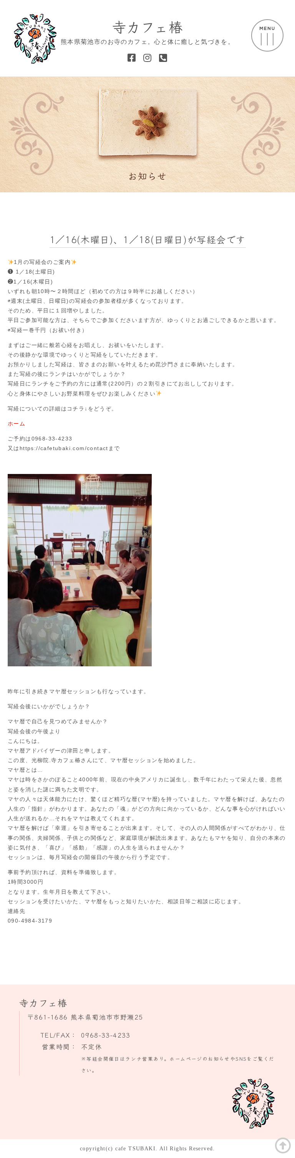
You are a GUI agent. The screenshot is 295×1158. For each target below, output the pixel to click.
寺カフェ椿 (147, 26)
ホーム (16, 423)
